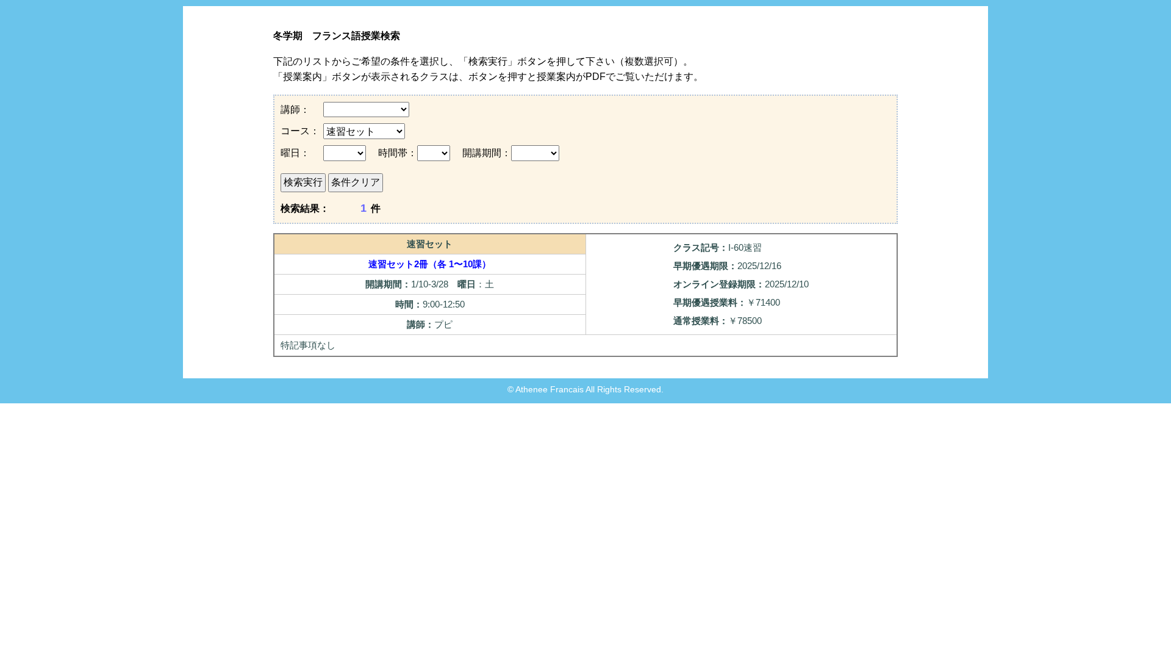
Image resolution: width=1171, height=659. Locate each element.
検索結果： (305, 208)
